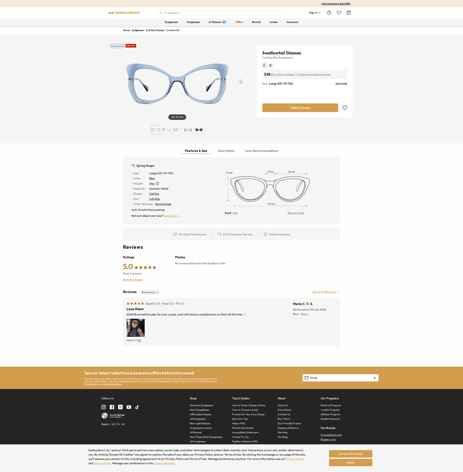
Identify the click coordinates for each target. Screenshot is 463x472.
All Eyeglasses (198, 418)
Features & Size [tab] (196, 151)
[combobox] (223, 13)
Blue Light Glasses (200, 423)
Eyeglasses (286, 57)
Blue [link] (152, 178)
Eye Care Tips (240, 418)
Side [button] (235, 213)
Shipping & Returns (288, 428)
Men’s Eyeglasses (199, 409)
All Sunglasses (198, 441)
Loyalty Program (330, 409)
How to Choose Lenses (245, 409)
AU (123, 424)
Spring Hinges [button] (145, 165)
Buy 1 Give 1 (284, 418)
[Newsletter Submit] (375, 378)
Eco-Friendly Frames (289, 423)
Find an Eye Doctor (243, 428)
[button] (241, 81)
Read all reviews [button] (324, 292)
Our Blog (283, 437)
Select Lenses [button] (300, 108)
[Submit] (161, 12)
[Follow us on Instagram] (103, 407)
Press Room (284, 409)
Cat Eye (267, 57)
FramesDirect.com (331, 435)
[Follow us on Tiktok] (137, 407)
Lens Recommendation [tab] (261, 151)
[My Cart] (349, 12)
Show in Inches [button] (296, 213)
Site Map (283, 432)
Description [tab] (226, 151)
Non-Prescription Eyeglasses (206, 437)
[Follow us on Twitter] (120, 407)
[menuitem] (171, 22)
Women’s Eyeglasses (201, 405)
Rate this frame (133, 279)
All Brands (195, 432)
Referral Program (331, 405)
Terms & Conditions (112, 384)
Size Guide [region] (341, 83)
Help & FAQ (238, 423)
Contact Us (284, 414)
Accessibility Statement (245, 432)
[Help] (329, 12)
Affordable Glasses (200, 414)
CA (118, 424)
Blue (275, 57)
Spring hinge (163, 204)
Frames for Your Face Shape (248, 414)
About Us (283, 405)
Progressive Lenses (201, 428)
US (113, 424)
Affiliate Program (330, 414)
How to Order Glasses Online (248, 405)
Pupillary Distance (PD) (245, 441)
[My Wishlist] (339, 12)
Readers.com (328, 439)
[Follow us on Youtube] (129, 407)
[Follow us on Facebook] (112, 407)
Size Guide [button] (170, 215)
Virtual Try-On (240, 437)
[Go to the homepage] (124, 12)
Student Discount (330, 418)
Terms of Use (102, 463)
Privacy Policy (91, 384)
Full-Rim (154, 199)
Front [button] (228, 213)
